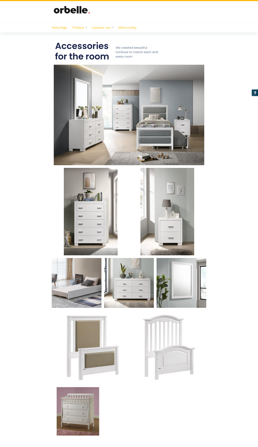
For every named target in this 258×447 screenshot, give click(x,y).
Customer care (101, 27)
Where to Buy (127, 27)
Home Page (59, 27)
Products (78, 27)
